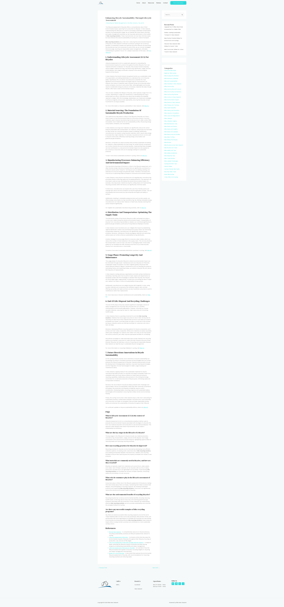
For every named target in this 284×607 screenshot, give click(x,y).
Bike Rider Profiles (169, 137)
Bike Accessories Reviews (171, 75)
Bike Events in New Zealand (172, 102)
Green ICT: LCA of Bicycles (116, 553)
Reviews (158, 3)
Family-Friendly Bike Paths (171, 169)
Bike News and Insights (171, 129)
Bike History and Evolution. (171, 110)
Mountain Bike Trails (170, 171)
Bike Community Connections (172, 91)
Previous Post (102, 567)
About (144, 3)
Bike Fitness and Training (171, 105)
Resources (151, 3)
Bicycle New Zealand (115, 532)
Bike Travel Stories (169, 158)
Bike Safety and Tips (170, 150)
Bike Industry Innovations (171, 113)
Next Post (156, 567)
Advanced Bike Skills (170, 70)
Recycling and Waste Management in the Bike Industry (121, 23)
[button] (178, 3)
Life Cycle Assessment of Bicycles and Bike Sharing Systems (126, 542)
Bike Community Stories (171, 94)
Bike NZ (146, 106)
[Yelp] (183, 583)
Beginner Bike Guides (170, 73)
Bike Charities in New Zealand (172, 83)
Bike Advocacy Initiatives (171, 78)
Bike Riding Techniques (171, 139)
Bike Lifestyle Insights (170, 121)
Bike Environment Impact (171, 99)
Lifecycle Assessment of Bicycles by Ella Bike (122, 548)
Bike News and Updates (171, 131)
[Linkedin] (176, 583)
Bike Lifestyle (168, 118)
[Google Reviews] (179, 583)
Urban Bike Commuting (171, 177)
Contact (165, 3)
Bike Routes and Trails (170, 147)
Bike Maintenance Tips (170, 123)
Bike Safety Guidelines (170, 153)
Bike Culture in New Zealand (172, 97)
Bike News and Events (170, 126)
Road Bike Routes (169, 174)
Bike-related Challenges (171, 161)
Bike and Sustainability (170, 81)
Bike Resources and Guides (172, 134)
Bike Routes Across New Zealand (173, 145)
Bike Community (169, 86)
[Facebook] (173, 583)
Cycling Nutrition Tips (170, 163)
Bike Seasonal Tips (169, 155)
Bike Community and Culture (172, 89)
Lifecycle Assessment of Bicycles (118, 537)
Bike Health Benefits (170, 107)
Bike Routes (167, 142)
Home (138, 3)
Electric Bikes (168, 166)
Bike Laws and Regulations (172, 115)
